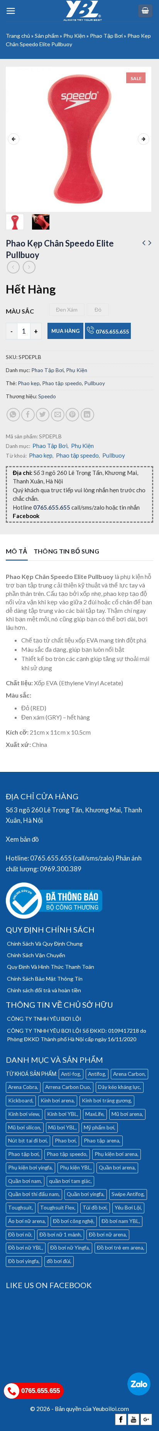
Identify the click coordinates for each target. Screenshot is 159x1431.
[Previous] (13, 139)
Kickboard (20, 1100)
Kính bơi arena (57, 1100)
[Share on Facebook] (28, 414)
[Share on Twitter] (42, 414)
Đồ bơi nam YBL (120, 1221)
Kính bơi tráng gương (106, 1100)
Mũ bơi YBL (62, 1127)
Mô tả (17, 551)
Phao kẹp (29, 383)
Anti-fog (70, 1074)
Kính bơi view (23, 1114)
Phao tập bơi (23, 1154)
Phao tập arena (101, 1140)
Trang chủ (18, 35)
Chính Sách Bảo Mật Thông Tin (45, 978)
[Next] (144, 139)
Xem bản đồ (22, 839)
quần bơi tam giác (70, 1181)
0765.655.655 (112, 331)
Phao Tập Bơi (106, 35)
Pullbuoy (94, 383)
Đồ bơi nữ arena (107, 1234)
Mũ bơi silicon (24, 1127)
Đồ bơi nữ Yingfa (69, 1248)
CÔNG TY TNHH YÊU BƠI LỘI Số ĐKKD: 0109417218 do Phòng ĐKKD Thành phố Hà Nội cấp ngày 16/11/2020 (76, 1034)
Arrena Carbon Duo (67, 1087)
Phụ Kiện (74, 35)
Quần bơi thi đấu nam (33, 1194)
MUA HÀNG (65, 331)
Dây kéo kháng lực (119, 1087)
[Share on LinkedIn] (87, 414)
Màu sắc (20, 311)
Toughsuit (20, 1208)
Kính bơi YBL (62, 1114)
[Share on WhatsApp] (13, 414)
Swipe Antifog (128, 1194)
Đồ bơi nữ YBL (25, 1248)
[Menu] (11, 11)
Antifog (96, 1074)
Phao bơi (65, 1140)
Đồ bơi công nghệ (73, 1221)
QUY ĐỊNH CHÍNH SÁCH (50, 929)
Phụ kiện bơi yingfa (30, 1167)
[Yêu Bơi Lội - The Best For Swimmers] (82, 11)
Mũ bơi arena (127, 1114)
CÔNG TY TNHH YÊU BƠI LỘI (44, 1018)
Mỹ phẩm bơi (99, 1127)
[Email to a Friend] (57, 414)
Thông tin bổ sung (66, 551)
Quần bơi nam (24, 1181)
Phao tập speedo (62, 383)
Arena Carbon (129, 1074)
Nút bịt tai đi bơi (27, 1140)
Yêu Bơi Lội (128, 1208)
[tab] (17, 553)
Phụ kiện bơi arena (116, 1154)
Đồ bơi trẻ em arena (120, 1248)
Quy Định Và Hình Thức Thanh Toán (50, 966)
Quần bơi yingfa (85, 1194)
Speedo (47, 396)
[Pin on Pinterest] (72, 414)
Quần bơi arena (117, 1167)
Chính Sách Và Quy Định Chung (45, 943)
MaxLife (94, 1114)
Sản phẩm (47, 35)
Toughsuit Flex (57, 1208)
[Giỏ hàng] (145, 11)
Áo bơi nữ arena (26, 1221)
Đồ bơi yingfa (23, 1261)
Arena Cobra (22, 1087)
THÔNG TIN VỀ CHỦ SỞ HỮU (59, 1004)
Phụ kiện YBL (75, 1167)
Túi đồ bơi (95, 1208)
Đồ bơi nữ (19, 1234)
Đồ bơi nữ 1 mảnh (60, 1234)
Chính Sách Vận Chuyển (36, 955)
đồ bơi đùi (58, 1261)
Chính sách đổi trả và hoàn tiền (44, 990)
